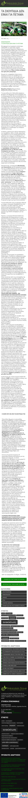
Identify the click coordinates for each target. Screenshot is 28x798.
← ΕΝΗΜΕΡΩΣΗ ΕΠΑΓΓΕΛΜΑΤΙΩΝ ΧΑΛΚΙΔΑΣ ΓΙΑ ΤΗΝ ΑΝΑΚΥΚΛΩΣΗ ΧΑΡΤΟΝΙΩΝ (15, 579)
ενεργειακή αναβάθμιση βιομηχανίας (9, 632)
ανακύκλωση (9, 622)
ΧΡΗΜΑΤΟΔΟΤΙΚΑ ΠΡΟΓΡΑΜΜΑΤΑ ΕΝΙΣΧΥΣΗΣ (14, 605)
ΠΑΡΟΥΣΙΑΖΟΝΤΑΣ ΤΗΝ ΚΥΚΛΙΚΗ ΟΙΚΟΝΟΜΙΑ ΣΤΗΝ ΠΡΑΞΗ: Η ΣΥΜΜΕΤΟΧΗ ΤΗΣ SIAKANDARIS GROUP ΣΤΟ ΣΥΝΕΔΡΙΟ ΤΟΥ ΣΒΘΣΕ (14, 649)
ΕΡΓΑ (3, 600)
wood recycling (5, 618)
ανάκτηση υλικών (20, 618)
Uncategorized (6, 592)
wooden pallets (20, 615)
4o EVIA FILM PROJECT (8, 668)
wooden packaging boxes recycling (8, 615)
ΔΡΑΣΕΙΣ (4, 597)
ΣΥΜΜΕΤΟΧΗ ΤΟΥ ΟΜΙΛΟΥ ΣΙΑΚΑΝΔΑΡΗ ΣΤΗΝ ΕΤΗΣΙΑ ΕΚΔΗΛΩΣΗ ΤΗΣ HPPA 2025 (14, 673)
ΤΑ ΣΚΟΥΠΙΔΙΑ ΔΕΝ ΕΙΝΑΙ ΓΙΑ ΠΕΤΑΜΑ (12, 43)
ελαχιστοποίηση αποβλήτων (7, 628)
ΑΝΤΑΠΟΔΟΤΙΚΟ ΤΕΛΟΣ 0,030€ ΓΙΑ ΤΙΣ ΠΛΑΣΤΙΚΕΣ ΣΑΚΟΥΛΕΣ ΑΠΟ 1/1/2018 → (15, 584)
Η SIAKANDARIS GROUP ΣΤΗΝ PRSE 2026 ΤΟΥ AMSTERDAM (14, 654)
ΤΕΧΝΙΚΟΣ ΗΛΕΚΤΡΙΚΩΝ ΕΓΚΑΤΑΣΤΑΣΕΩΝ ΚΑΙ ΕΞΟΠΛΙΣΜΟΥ (14, 662)
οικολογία (5, 638)
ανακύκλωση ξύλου (5, 626)
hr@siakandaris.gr (16, 712)
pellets (3, 613)
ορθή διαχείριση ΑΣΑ (14, 638)
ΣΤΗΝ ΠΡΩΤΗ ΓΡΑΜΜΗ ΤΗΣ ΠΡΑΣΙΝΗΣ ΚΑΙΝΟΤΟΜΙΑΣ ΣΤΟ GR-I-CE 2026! (14, 657)
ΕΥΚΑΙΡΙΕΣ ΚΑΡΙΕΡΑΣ (7, 603)
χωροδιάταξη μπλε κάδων (20, 640)
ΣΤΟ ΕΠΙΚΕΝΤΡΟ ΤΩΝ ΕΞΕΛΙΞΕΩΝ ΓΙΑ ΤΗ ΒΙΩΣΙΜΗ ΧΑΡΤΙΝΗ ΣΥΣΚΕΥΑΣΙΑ (14, 651)
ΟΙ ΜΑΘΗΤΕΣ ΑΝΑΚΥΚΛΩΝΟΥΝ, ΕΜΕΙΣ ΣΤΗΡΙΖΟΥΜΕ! (14, 671)
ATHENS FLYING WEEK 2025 (9, 665)
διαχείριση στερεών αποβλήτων (17, 626)
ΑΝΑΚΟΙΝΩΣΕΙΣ (5, 42)
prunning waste (9, 613)
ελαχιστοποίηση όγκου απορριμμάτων (9, 630)
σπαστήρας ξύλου (5, 640)
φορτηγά (12, 640)
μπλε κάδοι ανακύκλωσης (10, 635)
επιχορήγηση (20, 632)
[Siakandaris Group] (12, 5)
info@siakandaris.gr (9, 711)
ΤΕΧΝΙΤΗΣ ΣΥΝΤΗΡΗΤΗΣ (8, 660)
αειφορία (12, 618)
